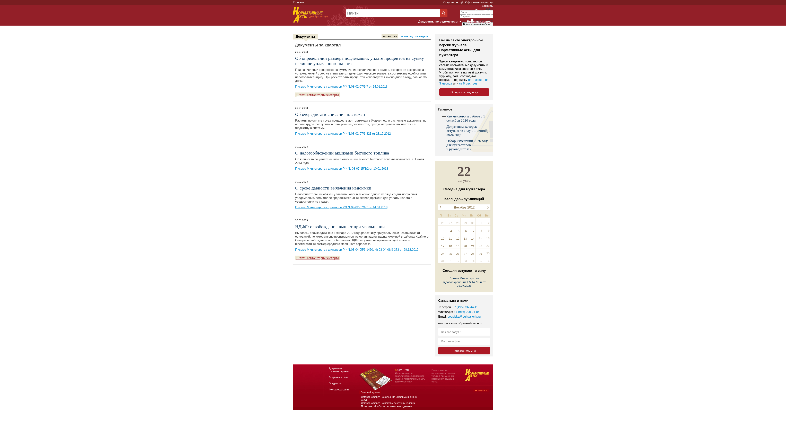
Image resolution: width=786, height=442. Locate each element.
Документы (305, 36)
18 (450, 246)
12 (458, 238)
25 (450, 253)
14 (472, 238)
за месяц (407, 36)
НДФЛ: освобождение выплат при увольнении (340, 226)
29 (480, 253)
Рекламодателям (339, 389)
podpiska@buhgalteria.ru (464, 316)
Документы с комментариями (339, 370)
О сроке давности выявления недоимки (333, 188)
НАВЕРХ (482, 390)
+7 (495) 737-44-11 (465, 307)
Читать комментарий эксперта (317, 95)
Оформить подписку (478, 2)
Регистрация (484, 31)
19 (458, 246)
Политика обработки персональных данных (386, 406)
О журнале (450, 2)
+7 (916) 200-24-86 (466, 311)
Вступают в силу (479, 21)
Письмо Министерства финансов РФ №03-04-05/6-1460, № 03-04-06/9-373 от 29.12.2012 (356, 249)
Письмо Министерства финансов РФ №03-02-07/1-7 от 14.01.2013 (341, 86)
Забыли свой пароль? (478, 28)
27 (465, 253)
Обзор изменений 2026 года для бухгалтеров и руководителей (467, 145)
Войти (470, 31)
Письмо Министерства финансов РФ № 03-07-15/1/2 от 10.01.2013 (341, 168)
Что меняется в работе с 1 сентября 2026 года (465, 118)
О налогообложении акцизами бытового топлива (342, 153)
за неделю (422, 36)
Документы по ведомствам (441, 22)
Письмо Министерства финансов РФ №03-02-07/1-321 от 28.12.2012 (343, 133)
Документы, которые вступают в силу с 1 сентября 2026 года (468, 131)
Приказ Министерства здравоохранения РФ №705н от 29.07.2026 (464, 282)
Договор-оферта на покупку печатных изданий (388, 403)
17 (442, 246)
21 (472, 246)
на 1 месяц (475, 79)
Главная (298, 2)
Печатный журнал (370, 392)
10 (442, 238)
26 (458, 253)
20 (465, 246)
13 (465, 238)
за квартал (390, 36)
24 (442, 253)
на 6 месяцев (468, 83)
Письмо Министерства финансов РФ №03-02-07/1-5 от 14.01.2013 (341, 207)
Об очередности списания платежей (330, 114)
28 (472, 253)
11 (450, 238)
